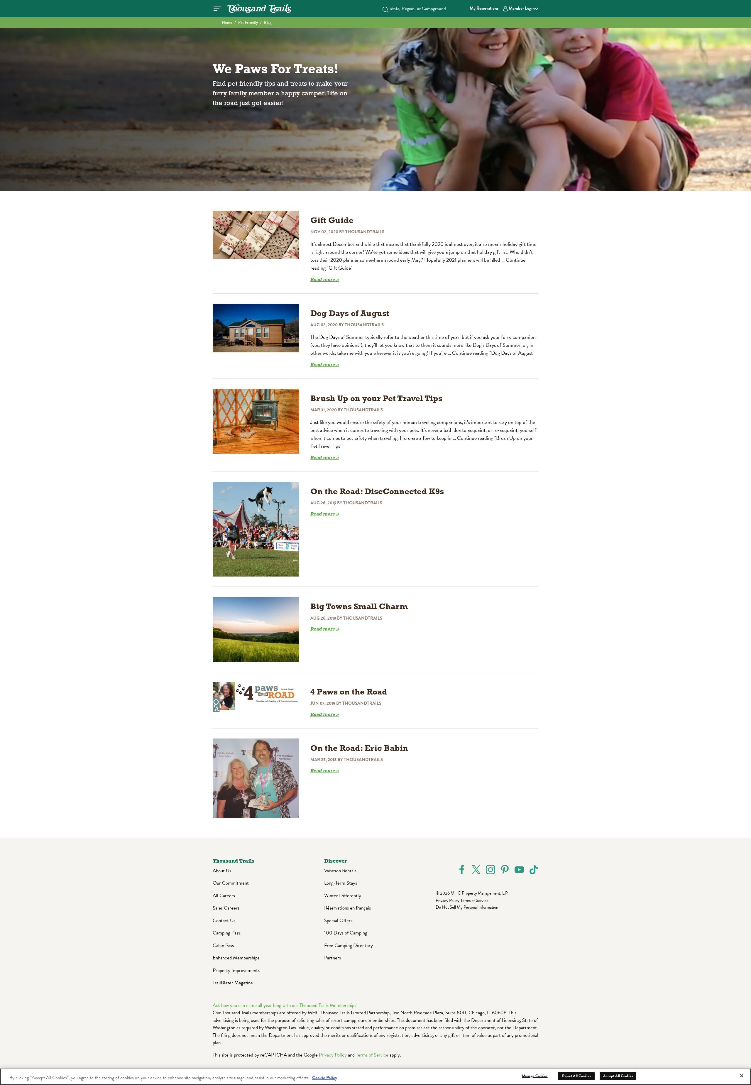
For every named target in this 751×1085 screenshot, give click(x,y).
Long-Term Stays (340, 883)
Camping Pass (226, 933)
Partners (332, 957)
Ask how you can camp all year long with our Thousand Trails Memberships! (285, 1005)
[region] (375, 1076)
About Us (222, 870)
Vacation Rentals (340, 870)
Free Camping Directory (348, 945)
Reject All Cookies (576, 1076)
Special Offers (338, 920)
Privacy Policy (447, 900)
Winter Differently (342, 895)
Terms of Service (474, 900)
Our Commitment (231, 883)
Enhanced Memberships (236, 957)
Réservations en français (347, 908)
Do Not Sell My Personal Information (467, 907)
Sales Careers (226, 908)
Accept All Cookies (618, 1076)
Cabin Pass (223, 945)
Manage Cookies (535, 1076)
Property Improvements (236, 970)
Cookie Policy (324, 1077)
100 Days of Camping (345, 933)
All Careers (224, 895)
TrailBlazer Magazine (233, 982)
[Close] (741, 1075)
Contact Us (224, 920)
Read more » (324, 280)
